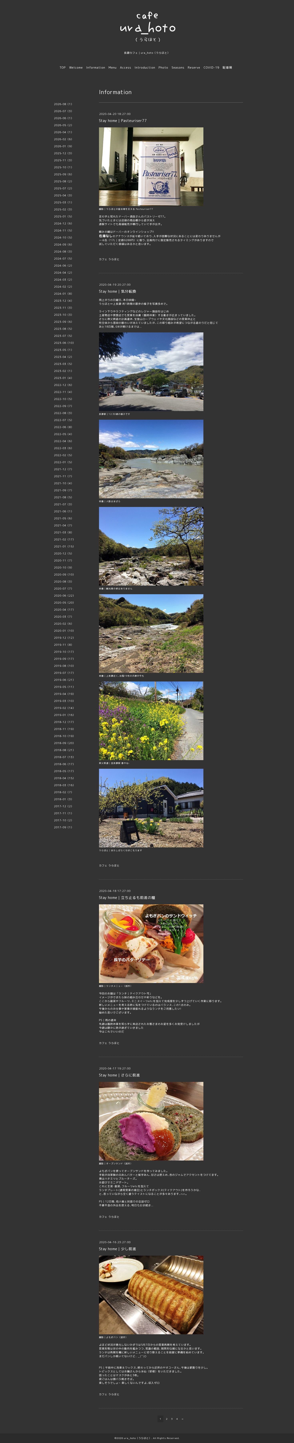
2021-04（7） (64, 525)
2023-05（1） (64, 350)
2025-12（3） (64, 153)
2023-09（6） (64, 322)
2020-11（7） (64, 560)
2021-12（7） (64, 469)
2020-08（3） (64, 581)
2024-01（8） (64, 294)
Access (125, 67)
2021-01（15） (64, 546)
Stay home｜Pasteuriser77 (123, 120)
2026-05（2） (64, 125)
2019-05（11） (64, 687)
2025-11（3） (64, 160)
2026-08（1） (64, 104)
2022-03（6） (64, 448)
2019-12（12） (64, 638)
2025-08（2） (64, 181)
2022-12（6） (64, 385)
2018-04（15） (64, 778)
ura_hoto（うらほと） (137, 1438)
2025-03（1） (64, 202)
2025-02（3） (64, 209)
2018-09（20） (64, 743)
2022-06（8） (64, 427)
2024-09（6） (64, 244)
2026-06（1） (64, 118)
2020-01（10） (64, 631)
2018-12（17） (64, 722)
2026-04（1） (64, 132)
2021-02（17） (64, 539)
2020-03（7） (64, 616)
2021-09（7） (64, 490)
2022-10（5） (64, 399)
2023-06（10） (64, 343)
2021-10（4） (64, 483)
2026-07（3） (64, 111)
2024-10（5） (64, 237)
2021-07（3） (64, 504)
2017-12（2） (64, 806)
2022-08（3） (64, 413)
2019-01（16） (64, 715)
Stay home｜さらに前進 (119, 1075)
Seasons (178, 67)
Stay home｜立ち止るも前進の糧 (127, 897)
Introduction (145, 67)
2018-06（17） (64, 764)
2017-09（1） (64, 827)
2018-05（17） (64, 771)
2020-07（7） (64, 588)
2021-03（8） (64, 532)
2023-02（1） (64, 371)
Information (95, 67)
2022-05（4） (64, 434)
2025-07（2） (64, 188)
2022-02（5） (64, 455)
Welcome (76, 67)
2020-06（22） (64, 595)
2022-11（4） (64, 392)
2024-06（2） (64, 265)
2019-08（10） (64, 666)
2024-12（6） (64, 223)
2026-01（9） (64, 146)
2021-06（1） (64, 511)
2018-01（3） (64, 799)
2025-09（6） (64, 174)
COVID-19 (211, 67)
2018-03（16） (64, 785)
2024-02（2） (64, 286)
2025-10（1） (64, 167)
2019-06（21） (64, 680)
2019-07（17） (64, 673)
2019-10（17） (64, 652)
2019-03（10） (64, 701)
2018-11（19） (64, 729)
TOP (63, 67)
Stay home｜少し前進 (117, 1248)
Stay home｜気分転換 (117, 291)
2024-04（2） (64, 272)
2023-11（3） (64, 308)
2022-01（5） (64, 462)
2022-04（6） (64, 441)
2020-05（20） (64, 602)
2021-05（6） (64, 518)
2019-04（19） (64, 694)
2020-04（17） (64, 609)
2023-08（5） (64, 329)
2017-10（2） (64, 820)
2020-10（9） (64, 567)
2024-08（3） (64, 251)
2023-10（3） (64, 315)
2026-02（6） (64, 139)
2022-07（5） (64, 420)
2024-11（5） (64, 230)
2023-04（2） (64, 357)
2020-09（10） (64, 574)
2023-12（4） (64, 301)
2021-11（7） (64, 476)
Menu (113, 67)
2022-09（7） (64, 406)
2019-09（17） (64, 659)
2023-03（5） (64, 364)
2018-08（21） (64, 750)
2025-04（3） (64, 195)
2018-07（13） (64, 757)
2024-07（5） (64, 258)
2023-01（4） (64, 378)
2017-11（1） (64, 813)
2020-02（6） (64, 624)
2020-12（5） (64, 553)
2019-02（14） (64, 708)
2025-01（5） (64, 216)
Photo (163, 67)
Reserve (194, 67)
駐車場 (227, 67)
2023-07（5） (64, 336)
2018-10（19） (64, 736)
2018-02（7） (64, 792)
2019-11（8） (64, 645)
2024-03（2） (64, 279)
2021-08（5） (64, 497)
